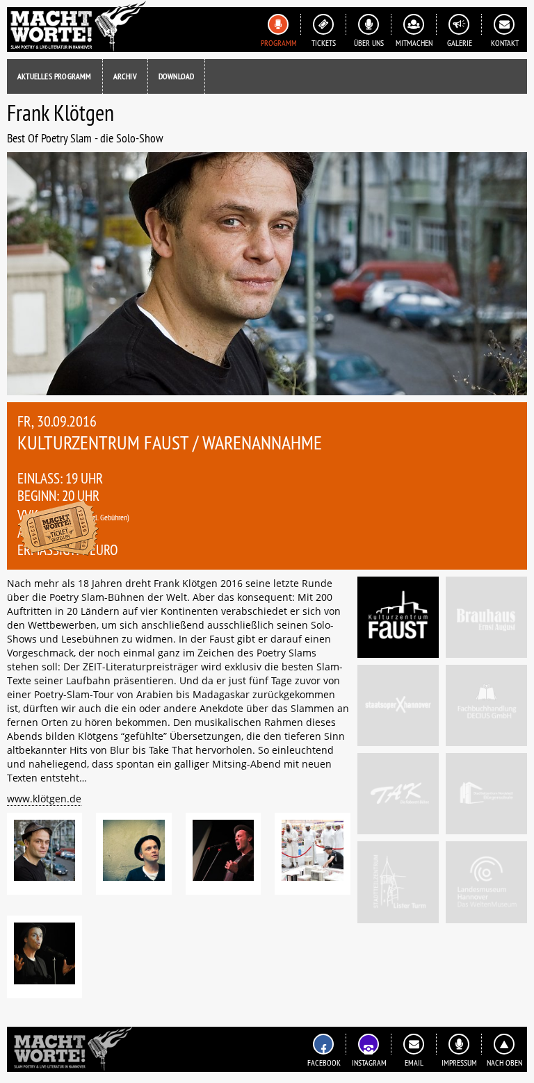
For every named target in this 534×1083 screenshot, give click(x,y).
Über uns (369, 43)
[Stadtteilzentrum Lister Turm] (398, 882)
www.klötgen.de (44, 798)
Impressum (459, 1062)
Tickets (324, 43)
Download (177, 76)
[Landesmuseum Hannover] (486, 882)
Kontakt (505, 43)
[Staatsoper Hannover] (398, 705)
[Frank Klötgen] (44, 854)
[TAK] (398, 793)
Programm (279, 43)
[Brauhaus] (486, 617)
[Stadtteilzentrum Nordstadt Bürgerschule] (486, 793)
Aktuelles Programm (54, 76)
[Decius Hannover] (486, 705)
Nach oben (504, 1062)
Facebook (324, 1062)
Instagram (369, 1062)
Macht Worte (76, 26)
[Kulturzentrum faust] (398, 617)
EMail (414, 1062)
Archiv (125, 76)
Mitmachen (414, 43)
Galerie (459, 43)
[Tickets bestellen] (58, 529)
